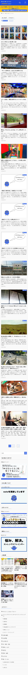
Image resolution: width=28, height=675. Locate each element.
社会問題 (5, 638)
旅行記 (4, 650)
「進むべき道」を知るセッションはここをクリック (14, 10)
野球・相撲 (5, 653)
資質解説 (5, 624)
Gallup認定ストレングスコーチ (9, 627)
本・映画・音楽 (6, 644)
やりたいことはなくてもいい (9, 611)
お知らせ (5, 667)
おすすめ (5, 656)
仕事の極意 (5, 635)
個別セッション (6, 629)
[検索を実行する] (25, 453)
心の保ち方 (5, 641)
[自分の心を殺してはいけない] (6, 2)
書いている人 (5, 20)
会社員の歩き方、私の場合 (8, 662)
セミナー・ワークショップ (8, 632)
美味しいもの (6, 647)
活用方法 (5, 621)
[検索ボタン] (20, 2)
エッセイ (5, 664)
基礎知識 (5, 618)
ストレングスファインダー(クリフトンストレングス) (14, 615)
